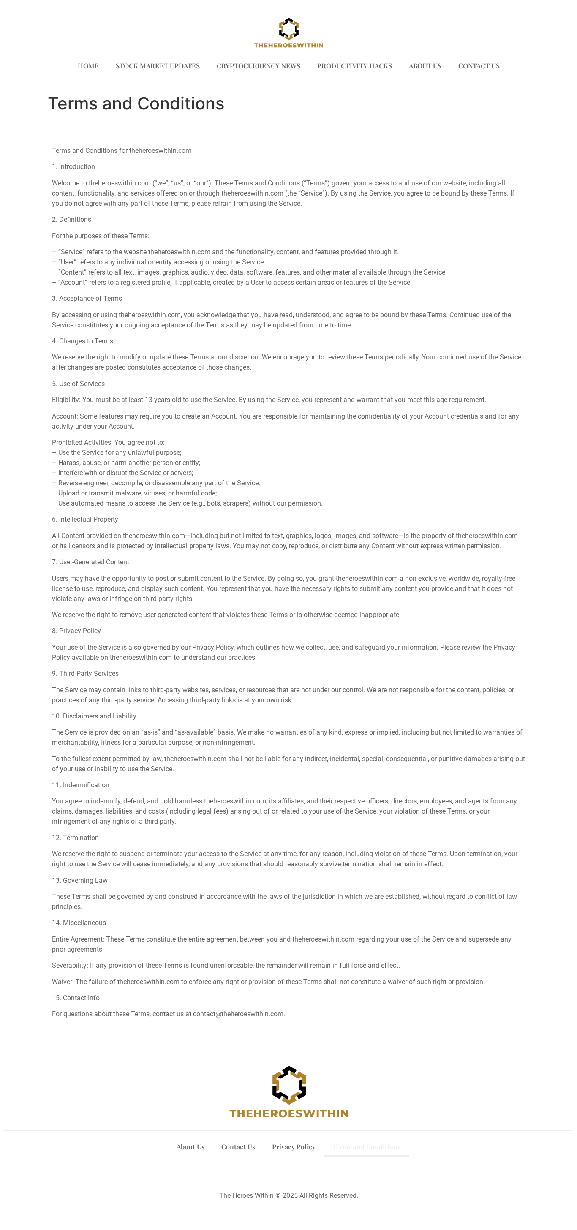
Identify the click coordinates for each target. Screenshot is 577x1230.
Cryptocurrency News (258, 65)
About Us (425, 65)
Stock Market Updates (158, 65)
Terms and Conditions (366, 1146)
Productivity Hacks (354, 65)
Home (88, 65)
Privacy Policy (294, 1146)
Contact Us (479, 65)
